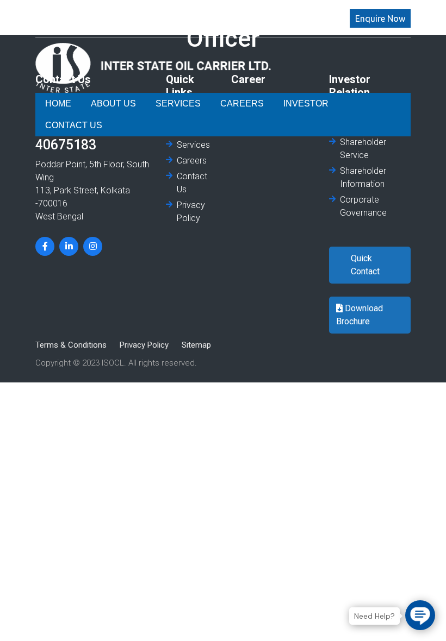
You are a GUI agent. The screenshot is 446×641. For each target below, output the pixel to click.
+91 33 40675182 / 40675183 (113, 24)
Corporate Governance (363, 206)
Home (58, 104)
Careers (230, 104)
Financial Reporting (358, 119)
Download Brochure (359, 314)
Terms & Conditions (71, 345)
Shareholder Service (363, 148)
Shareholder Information (363, 177)
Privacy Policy (191, 211)
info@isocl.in (79, 11)
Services (172, 104)
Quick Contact (365, 264)
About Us (112, 104)
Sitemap (196, 345)
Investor (289, 104)
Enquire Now (380, 18)
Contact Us (357, 104)
